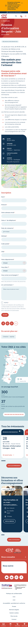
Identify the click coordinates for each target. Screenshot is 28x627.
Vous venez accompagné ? (10, 275)
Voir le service (10, 521)
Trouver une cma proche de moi (14, 414)
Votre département (7, 259)
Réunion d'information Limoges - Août (12, 447)
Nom (3, 197)
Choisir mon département (14, 12)
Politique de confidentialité (14, 593)
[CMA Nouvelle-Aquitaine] (4, 16)
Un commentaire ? (7, 285)
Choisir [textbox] (5, 263)
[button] (14, 174)
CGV (14, 600)
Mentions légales (14, 609)
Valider (5, 314)
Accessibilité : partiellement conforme (14, 603)
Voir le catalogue (14, 539)
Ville (2, 251)
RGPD (6, 302)
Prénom (4, 205)
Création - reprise (8, 336)
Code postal (5, 244)
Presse (14, 606)
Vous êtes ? (5, 267)
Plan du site (14, 616)
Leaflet (25, 187)
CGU (14, 596)
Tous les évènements (14, 465)
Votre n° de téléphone (8, 220)
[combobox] (14, 263)
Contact (14, 619)
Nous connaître (8, 557)
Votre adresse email (7, 212)
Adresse (3, 236)
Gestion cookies (14, 613)
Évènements (6, 21)
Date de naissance (7, 228)
